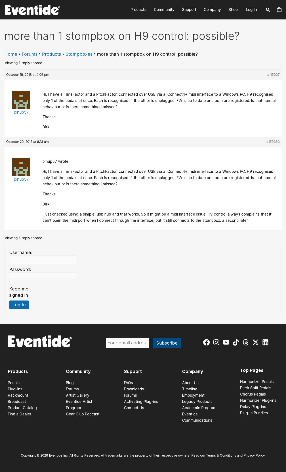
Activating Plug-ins (141, 401)
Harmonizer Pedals (257, 381)
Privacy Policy (254, 455)
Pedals (14, 383)
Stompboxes (79, 54)
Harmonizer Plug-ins (258, 400)
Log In (251, 9)
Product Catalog (22, 408)
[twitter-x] (256, 342)
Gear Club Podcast (82, 414)
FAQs (128, 383)
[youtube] (227, 342)
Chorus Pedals (253, 394)
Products (138, 9)
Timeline (189, 389)
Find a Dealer (19, 414)
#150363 (273, 142)
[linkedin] (266, 342)
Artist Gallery (77, 395)
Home (10, 54)
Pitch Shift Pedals (255, 388)
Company (212, 9)
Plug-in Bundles (254, 413)
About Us (190, 383)
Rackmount (18, 395)
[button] (268, 10)
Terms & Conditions (221, 455)
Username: (20, 252)
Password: (20, 269)
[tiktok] (237, 342)
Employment (193, 395)
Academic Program (199, 408)
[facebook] (207, 342)
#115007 (273, 74)
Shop (233, 9)
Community (164, 9)
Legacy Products (197, 401)
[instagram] (217, 342)
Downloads (134, 389)
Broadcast (17, 401)
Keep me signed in (18, 292)
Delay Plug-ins (253, 406)
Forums (30, 54)
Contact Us (134, 408)
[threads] (246, 342)
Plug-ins (15, 389)
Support (189, 9)
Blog (70, 383)
